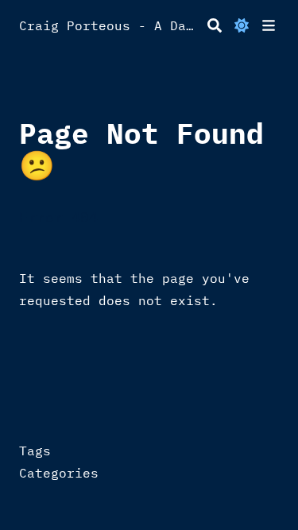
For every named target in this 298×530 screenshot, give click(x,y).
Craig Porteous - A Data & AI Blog (110, 25)
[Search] (214, 25)
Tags (35, 450)
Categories (59, 473)
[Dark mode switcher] (241, 25)
